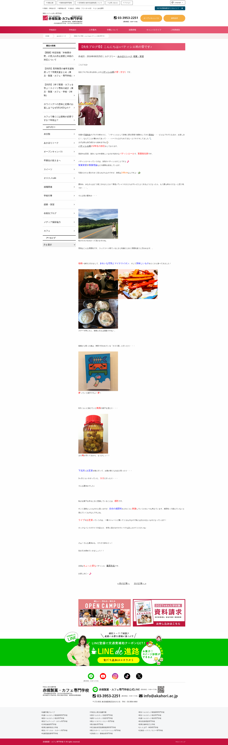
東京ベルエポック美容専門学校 (150, 715)
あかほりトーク (124, 56)
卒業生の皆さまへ (52, 160)
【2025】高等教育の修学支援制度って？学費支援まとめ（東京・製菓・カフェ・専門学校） (59, 72)
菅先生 (151, 135)
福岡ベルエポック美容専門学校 (102, 718)
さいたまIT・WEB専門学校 (148, 727)
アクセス (127, 3)
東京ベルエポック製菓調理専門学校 (151, 712)
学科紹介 (72, 30)
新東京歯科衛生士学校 (50, 727)
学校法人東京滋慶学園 (98, 712)
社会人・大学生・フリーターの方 (80, 8)
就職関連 (48, 187)
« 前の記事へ (123, 583)
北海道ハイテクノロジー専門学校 (151, 730)
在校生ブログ (50, 213)
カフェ (47, 231)
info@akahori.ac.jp (161, 695)
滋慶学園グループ (48, 712)
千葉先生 (87, 135)
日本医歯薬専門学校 (49, 724)
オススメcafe (50, 178)
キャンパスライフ (153, 30)
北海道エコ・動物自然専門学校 (102, 733)
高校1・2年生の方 (50, 8)
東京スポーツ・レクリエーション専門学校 (106, 730)
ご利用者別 (175, 30)
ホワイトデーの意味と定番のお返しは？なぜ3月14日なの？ (58, 106)
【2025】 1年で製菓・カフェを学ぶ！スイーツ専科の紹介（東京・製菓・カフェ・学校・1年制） (58, 90)
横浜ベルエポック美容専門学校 (53, 718)
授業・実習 (138, 56)
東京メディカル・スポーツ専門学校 (54, 730)
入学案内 (92, 30)
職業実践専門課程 (66, 3)
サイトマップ (181, 742)
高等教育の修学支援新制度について (90, 3)
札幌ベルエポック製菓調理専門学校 (54, 715)
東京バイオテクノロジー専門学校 (102, 721)
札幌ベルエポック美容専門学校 (150, 718)
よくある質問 (99, 8)
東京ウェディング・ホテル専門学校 (54, 721)
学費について (112, 30)
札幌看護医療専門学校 (50, 733)
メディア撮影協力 (52, 222)
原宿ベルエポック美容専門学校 (102, 715)
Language (178, 2)
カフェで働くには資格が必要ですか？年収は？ (58, 118)
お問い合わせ (113, 3)
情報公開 (50, 3)
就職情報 (132, 30)
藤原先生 (110, 566)
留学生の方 (62, 8)
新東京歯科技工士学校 (147, 724)
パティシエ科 (108, 72)
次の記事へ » (140, 583)
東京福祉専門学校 (97, 724)
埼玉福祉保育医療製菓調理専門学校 (103, 727)
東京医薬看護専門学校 (147, 721)
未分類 (47, 134)
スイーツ (48, 169)
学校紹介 (52, 30)
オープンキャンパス (151, 18)
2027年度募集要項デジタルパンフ (168, 8)
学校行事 (48, 196)
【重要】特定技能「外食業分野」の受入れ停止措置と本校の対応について (58, 56)
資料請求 (174, 18)
